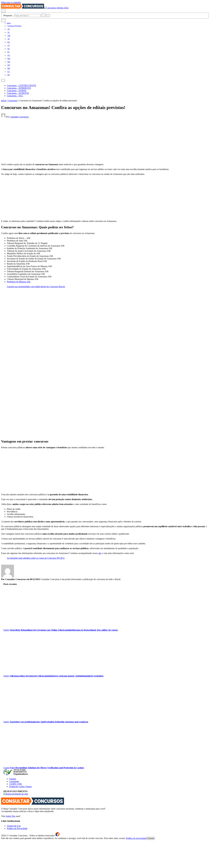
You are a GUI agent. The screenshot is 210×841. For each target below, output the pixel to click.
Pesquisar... (8, 15)
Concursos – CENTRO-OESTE (21, 85)
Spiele (6, 630)
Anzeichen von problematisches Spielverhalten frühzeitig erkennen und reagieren (49, 722)
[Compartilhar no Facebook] (2, 119)
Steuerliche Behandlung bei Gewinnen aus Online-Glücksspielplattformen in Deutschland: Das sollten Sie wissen (64, 630)
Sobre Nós (10, 816)
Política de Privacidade (17, 828)
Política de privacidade (136, 838)
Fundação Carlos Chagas (20, 786)
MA (8, 59)
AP (8, 39)
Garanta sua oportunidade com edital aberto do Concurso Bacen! (36, 286)
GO (8, 55)
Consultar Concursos (19, 117)
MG (8, 62)
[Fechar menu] (3, 80)
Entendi (151, 838)
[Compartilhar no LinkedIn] (6, 119)
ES (8, 52)
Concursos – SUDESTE (18, 93)
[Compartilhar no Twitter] (4, 119)
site (99, 553)
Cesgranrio (14, 781)
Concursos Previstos (14, 26)
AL (8, 32)
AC (8, 29)
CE (8, 45)
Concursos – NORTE (16, 90)
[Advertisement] (87, 141)
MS (8, 68)
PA (8, 72)
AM (8, 36)
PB (8, 75)
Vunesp (12, 779)
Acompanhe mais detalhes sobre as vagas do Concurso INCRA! (36, 558)
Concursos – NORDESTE (19, 88)
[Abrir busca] (3, 11)
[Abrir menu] (3, 20)
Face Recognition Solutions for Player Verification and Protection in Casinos (47, 767)
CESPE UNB (15, 784)
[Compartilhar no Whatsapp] (8, 119)
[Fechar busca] (48, 15)
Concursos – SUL (15, 95)
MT (8, 65)
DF (8, 49)
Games (6, 767)
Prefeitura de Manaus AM (18, 281)
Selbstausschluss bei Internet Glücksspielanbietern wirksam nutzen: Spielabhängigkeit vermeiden (56, 676)
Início (9, 23)
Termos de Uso (14, 826)
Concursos (12, 100)
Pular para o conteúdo (11, 2)
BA (8, 42)
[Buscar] (43, 15)
